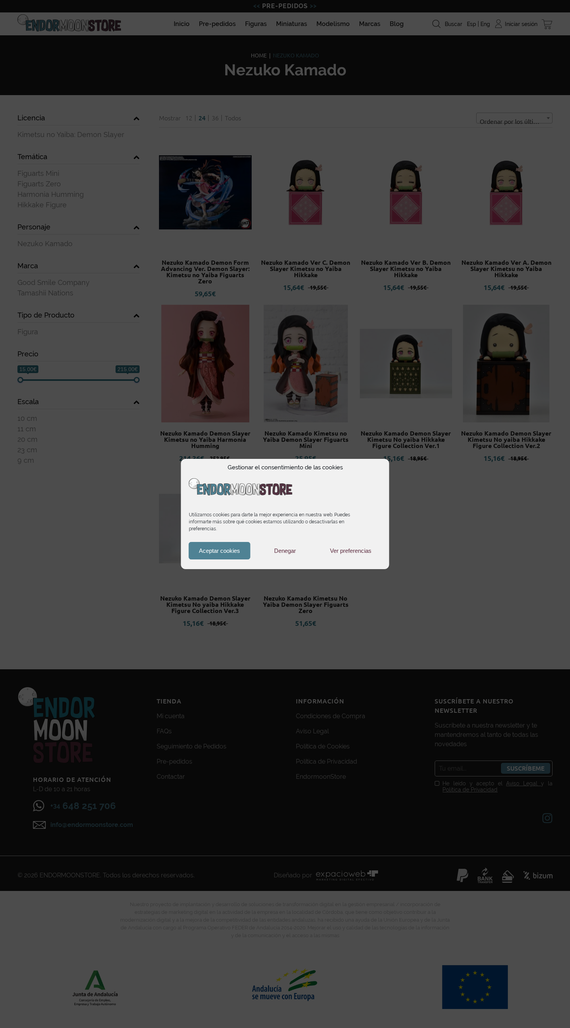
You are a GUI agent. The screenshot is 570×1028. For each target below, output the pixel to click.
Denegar (285, 550)
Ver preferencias (350, 550)
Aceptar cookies (219, 550)
